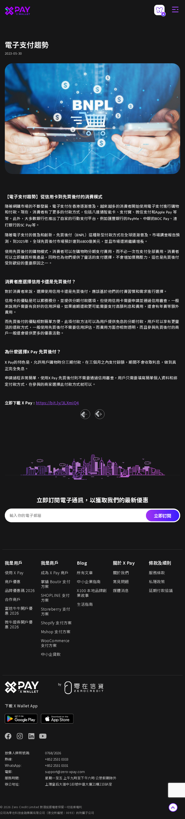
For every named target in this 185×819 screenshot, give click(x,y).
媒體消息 (121, 590)
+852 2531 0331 (56, 765)
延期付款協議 (161, 590)
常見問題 (121, 581)
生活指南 (85, 604)
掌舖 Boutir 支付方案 (55, 584)
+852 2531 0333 (56, 759)
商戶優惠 (13, 581)
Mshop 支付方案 (56, 631)
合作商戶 (13, 599)
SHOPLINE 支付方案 (55, 597)
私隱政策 (157, 581)
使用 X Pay (14, 572)
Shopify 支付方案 (56, 623)
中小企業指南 (89, 581)
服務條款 (157, 572)
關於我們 (121, 572)
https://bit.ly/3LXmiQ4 (57, 403)
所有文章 (85, 572)
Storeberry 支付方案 (55, 611)
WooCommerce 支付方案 (55, 643)
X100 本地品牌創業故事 (92, 592)
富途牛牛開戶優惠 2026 (19, 610)
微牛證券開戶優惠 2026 (19, 624)
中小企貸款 (51, 654)
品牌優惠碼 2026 (20, 590)
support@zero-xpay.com (65, 771)
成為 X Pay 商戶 (55, 572)
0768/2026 (53, 752)
